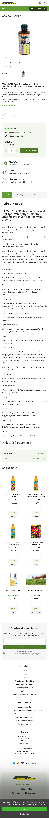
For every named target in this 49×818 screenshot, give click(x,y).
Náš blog (24, 691)
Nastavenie (24, 814)
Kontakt (24, 674)
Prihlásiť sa (24, 647)
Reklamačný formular (24, 720)
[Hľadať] (45, 3)
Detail (13, 512)
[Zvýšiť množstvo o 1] (17, 150)
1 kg (36, 565)
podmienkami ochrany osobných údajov (26, 654)
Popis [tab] (7, 194)
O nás (24, 670)
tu (44, 804)
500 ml (13, 517)
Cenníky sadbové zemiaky (24, 684)
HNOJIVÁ (41, 453)
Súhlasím (25, 809)
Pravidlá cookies (24, 724)
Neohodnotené (15, 63)
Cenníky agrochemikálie (24, 681)
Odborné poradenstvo (24, 688)
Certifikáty (25, 677)
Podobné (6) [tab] (19, 194)
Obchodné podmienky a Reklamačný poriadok (24, 710)
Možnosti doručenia (15, 136)
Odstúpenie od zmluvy (24, 717)
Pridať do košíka (29, 150)
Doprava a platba (24, 707)
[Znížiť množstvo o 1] (6, 150)
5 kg (32, 612)
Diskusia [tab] (33, 194)
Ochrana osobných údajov (24, 714)
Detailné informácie (8, 105)
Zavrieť (40, 123)
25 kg (13, 612)
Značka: (6, 66)
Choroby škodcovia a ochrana (24, 694)
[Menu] (3, 8)
